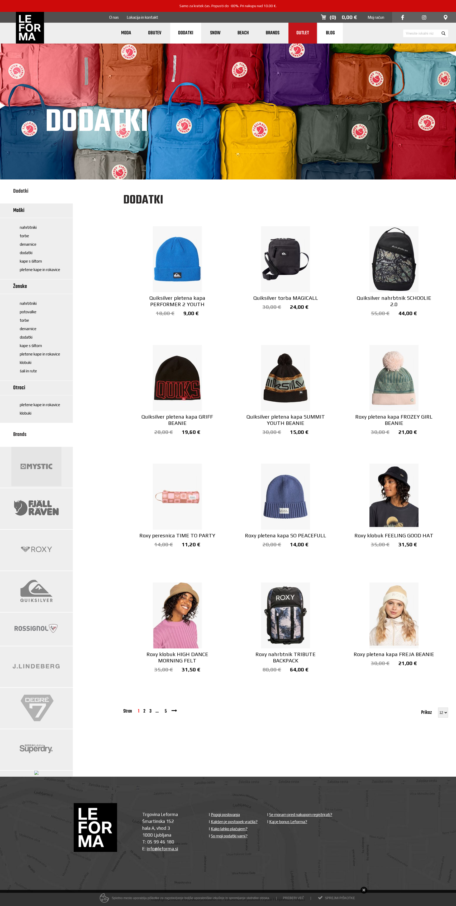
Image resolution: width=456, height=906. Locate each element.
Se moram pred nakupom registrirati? (300, 814)
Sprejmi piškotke (340, 898)
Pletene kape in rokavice (40, 269)
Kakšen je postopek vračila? (234, 821)
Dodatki (185, 33)
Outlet (302, 33)
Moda (126, 33)
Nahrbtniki (28, 227)
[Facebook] (402, 17)
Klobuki (25, 362)
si (176, 848)
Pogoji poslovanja (225, 814)
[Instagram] (424, 17)
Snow (215, 33)
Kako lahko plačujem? (229, 829)
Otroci (19, 388)
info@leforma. (161, 848)
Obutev (154, 33)
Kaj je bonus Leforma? (288, 821)
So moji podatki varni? (229, 836)
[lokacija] (445, 17)
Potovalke (28, 312)
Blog (330, 33)
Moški (19, 210)
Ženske (20, 286)
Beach (243, 33)
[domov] (30, 28)
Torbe (24, 236)
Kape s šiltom (31, 261)
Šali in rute (28, 371)
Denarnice (28, 244)
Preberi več (293, 898)
